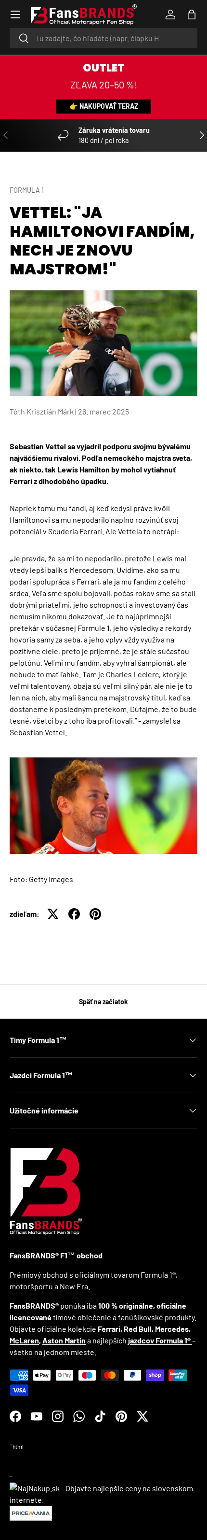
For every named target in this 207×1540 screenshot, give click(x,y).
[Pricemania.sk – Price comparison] (31, 1511)
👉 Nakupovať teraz (103, 106)
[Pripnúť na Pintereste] (95, 914)
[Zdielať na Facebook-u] (74, 914)
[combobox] (103, 38)
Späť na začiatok (103, 1002)
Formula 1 (27, 190)
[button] (191, 14)
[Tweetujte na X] (53, 914)
